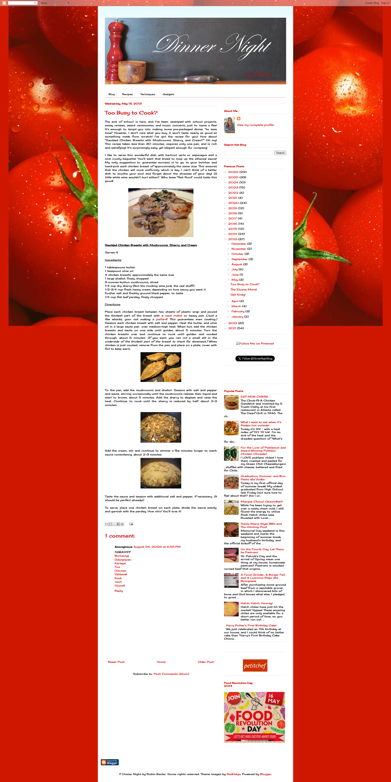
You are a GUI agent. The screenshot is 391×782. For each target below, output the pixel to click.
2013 (233, 239)
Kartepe (120, 563)
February (238, 311)
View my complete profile (255, 124)
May (235, 279)
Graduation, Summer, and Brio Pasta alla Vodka (263, 477)
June (236, 274)
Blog (112, 94)
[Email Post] (130, 523)
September (240, 259)
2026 (233, 172)
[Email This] (107, 524)
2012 (233, 323)
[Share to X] (114, 524)
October (238, 253)
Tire (117, 567)
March (237, 306)
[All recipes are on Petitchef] (255, 670)
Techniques (147, 94)
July (235, 269)
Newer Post (116, 661)
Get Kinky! (238, 294)
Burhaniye (122, 555)
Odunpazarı (123, 559)
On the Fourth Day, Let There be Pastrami (262, 551)
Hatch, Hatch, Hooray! (257, 603)
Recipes (127, 94)
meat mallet (173, 315)
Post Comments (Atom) (171, 673)
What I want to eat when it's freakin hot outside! (261, 423)
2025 (233, 177)
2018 (233, 213)
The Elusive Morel (244, 289)
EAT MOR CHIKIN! (254, 396)
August (237, 264)
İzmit (118, 581)
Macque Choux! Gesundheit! (262, 501)
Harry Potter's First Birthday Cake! (251, 625)
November (239, 248)
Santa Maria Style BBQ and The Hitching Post (261, 525)
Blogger (265, 774)
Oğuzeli (120, 585)
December (239, 243)
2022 (233, 192)
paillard (161, 319)
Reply (119, 590)
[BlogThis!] (111, 524)
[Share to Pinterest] (122, 524)
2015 (233, 228)
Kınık (118, 578)
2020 (234, 203)
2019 (233, 208)
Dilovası (120, 570)
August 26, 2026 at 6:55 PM (157, 546)
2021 (233, 197)
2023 (233, 187)
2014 (233, 233)
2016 (233, 223)
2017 (233, 218)
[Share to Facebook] (118, 524)
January (238, 316)
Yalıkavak (121, 574)
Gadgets (168, 94)
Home (161, 661)
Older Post (206, 661)
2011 (232, 328)
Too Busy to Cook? (245, 284)
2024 (233, 182)
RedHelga (234, 774)
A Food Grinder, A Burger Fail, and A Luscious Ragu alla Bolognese (263, 578)
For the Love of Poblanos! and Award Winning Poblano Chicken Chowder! (263, 450)
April (235, 301)
